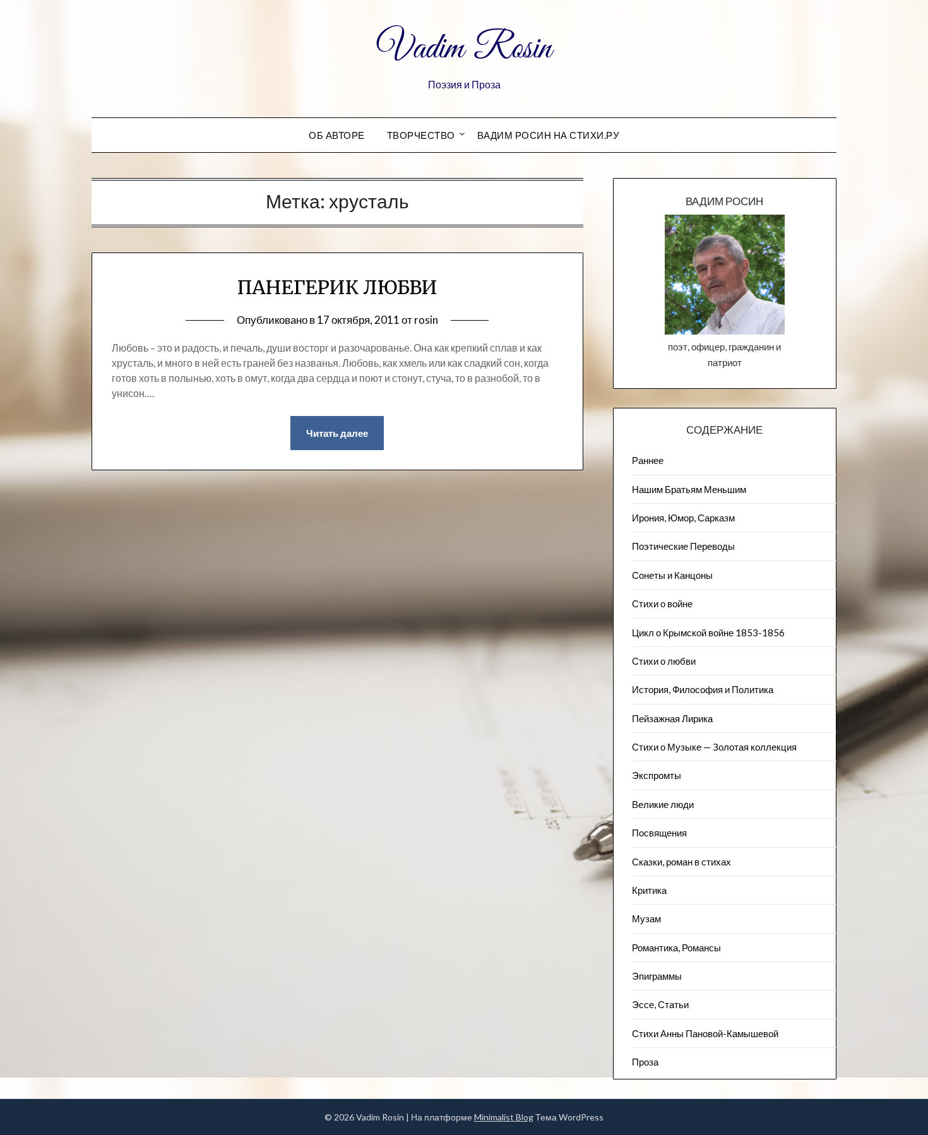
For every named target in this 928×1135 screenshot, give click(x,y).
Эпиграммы (657, 976)
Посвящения (659, 832)
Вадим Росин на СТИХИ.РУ (548, 135)
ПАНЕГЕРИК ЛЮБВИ (337, 287)
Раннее (647, 460)
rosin (426, 319)
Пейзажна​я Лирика (672, 718)
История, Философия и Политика (702, 689)
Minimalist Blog (503, 1117)
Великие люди (663, 804)
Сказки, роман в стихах (681, 861)
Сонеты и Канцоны (672, 575)
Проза (645, 1061)
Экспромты (656, 775)
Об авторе (337, 135)
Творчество (421, 135)
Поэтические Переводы (683, 546)
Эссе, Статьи (660, 1004)
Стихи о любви (664, 661)
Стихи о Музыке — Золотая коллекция (714, 746)
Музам (646, 918)
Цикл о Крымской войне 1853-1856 (708, 632)
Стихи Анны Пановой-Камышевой (705, 1033)
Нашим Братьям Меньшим (689, 489)
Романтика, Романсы (676, 947)
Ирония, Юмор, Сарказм (683, 517)
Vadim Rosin (464, 49)
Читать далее (337, 433)
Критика (649, 890)
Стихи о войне (662, 603)
